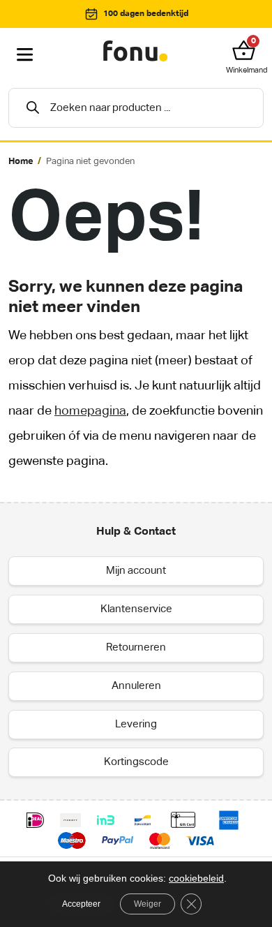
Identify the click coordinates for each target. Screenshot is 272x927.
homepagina (90, 411)
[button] (247, 50)
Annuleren (136, 686)
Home (20, 161)
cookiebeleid (196, 878)
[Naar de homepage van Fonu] (136, 51)
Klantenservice (136, 609)
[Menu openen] (25, 55)
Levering (136, 724)
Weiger (147, 904)
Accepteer (81, 904)
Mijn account (136, 570)
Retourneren (136, 647)
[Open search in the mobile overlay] (136, 108)
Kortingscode (136, 762)
